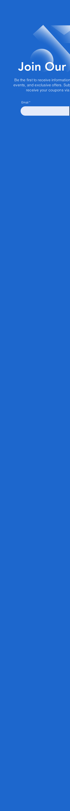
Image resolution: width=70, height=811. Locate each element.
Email (24, 102)
